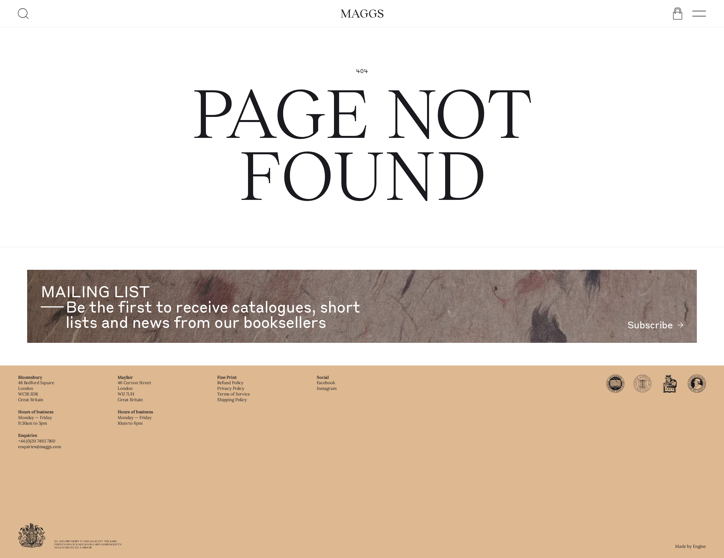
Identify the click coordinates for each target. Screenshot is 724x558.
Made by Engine (690, 546)
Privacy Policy (230, 388)
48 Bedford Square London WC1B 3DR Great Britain (36, 391)
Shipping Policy (232, 399)
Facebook (326, 382)
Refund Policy (230, 382)
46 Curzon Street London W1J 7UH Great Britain (134, 391)
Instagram (327, 388)
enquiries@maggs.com (39, 446)
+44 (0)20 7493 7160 (36, 441)
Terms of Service (233, 394)
